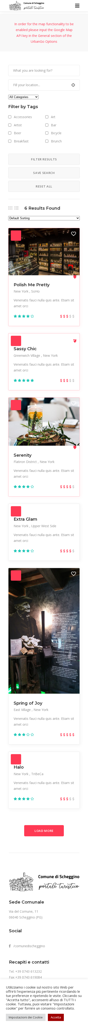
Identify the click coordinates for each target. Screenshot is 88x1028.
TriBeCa (37, 774)
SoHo (35, 291)
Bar (53, 125)
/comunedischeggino (28, 946)
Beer (17, 133)
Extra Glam (25, 519)
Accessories (23, 117)
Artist (18, 125)
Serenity (22, 455)
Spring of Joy (28, 703)
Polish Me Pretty (32, 284)
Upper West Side (43, 526)
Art (53, 117)
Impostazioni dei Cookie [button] (26, 1017)
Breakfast (21, 141)
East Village (23, 709)
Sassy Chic (25, 348)
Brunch (56, 141)
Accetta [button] (56, 1017)
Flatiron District (26, 461)
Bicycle (56, 133)
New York (21, 291)
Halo (19, 767)
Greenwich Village (27, 355)
